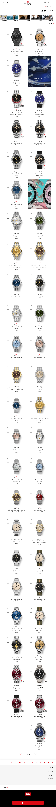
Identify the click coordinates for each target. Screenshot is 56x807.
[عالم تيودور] (28, 775)
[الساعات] (28, 767)
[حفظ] (31, 30)
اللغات (5, 787)
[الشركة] (28, 783)
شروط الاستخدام (28, 800)
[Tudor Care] (28, 779)
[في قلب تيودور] (28, 771)
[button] (49, 3)
